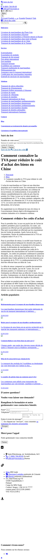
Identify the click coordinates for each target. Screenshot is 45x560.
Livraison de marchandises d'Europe (14, 35)
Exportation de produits (10, 55)
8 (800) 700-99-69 (9, 7)
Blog (2, 121)
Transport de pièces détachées (12, 86)
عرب (17, 18)
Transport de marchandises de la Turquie (16, 43)
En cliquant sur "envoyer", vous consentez (19, 423)
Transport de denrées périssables (13, 110)
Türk (34, 18)
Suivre (4, 147)
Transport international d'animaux (13, 112)
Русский (4, 18)
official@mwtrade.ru (11, 9)
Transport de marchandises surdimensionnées (18, 106)
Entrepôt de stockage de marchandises (15, 77)
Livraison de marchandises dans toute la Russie (19, 39)
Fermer (11, 147)
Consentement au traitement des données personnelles (19, 126)
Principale (9, 175)
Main (8, 472)
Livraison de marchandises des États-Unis (17, 32)
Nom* (3, 410)
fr (2, 16)
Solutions (4, 81)
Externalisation (6, 53)
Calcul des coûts (9, 20)
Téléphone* (5, 412)
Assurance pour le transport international (16, 72)
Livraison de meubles (9, 97)
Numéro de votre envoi (9, 140)
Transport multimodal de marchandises (15, 68)
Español (22, 18)
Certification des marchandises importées (16, 74)
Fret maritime (6, 61)
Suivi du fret (8, 2)
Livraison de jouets (8, 92)
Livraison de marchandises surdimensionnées (18, 101)
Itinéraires (4, 28)
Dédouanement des (8, 70)
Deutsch (29, 18)
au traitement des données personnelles (19, 423)
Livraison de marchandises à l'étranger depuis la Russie (22, 37)
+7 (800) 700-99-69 (16, 456)
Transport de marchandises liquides (14, 108)
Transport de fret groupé (10, 57)
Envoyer (5, 426)
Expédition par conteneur (10, 66)
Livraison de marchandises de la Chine (15, 41)
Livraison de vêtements (9, 95)
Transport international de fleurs (13, 99)
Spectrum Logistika (16, 474)
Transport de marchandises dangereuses (16, 103)
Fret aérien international (10, 59)
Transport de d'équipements (11, 88)
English (11, 18)
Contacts (4, 117)
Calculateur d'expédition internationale (14, 131)
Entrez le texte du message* (11, 419)
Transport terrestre (8, 64)
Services (4, 48)
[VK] (7, 554)
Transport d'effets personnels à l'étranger (16, 90)
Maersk (11, 476)
